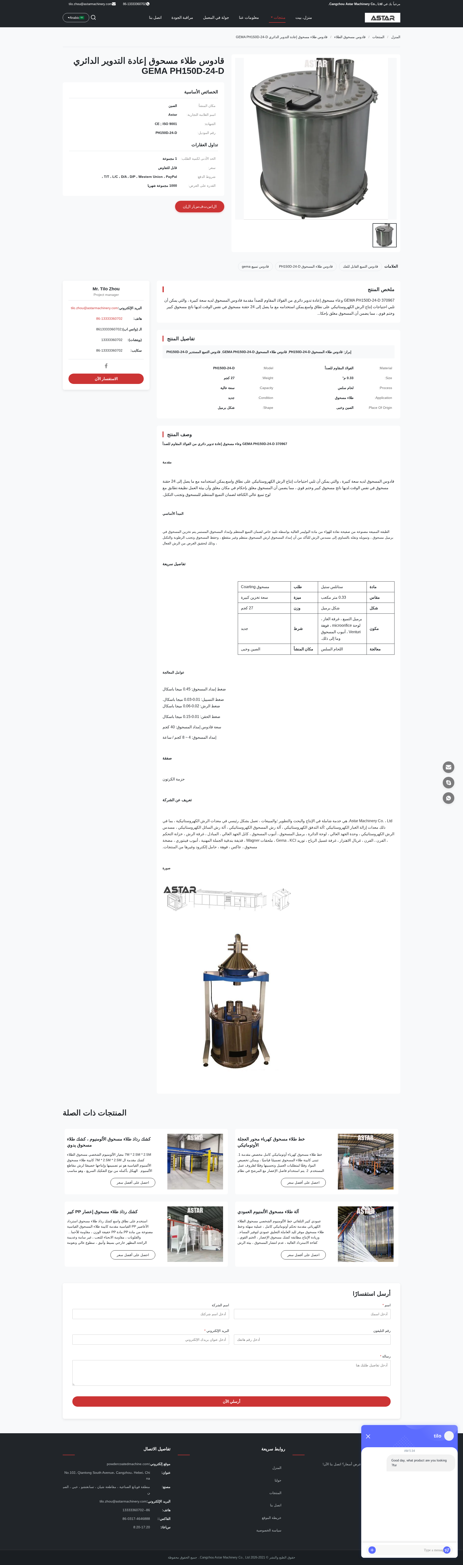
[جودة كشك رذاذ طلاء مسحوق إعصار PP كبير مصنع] (195, 1234)
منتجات (279, 17)
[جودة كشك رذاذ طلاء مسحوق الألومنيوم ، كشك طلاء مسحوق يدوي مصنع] (195, 1161)
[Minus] (368, 1436)
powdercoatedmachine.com (128, 1464)
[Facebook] (106, 366)
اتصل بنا (155, 17)
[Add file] (372, 1550)
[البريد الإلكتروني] (448, 767)
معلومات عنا (249, 17)
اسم (386, 1305)
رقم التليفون (382, 1331)
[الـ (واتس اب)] (448, 798)
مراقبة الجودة (182, 17)
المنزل (395, 37)
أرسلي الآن (231, 1401)
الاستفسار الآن (106, 379)
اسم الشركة (220, 1305)
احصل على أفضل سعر (303, 1182)
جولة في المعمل (216, 17)
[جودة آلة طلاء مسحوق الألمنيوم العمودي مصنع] (366, 1234)
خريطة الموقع (271, 1518)
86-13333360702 (109, 318)
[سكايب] (448, 782)
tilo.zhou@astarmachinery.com (90, 4)
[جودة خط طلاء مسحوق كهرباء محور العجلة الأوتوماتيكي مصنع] (366, 1161)
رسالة (385, 1356)
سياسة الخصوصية (268, 1530)
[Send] (446, 1550)
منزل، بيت (303, 17)
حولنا (278, 1480)
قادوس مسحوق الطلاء (350, 37)
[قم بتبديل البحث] (93, 17)
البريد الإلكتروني (216, 1331)
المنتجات (378, 37)
